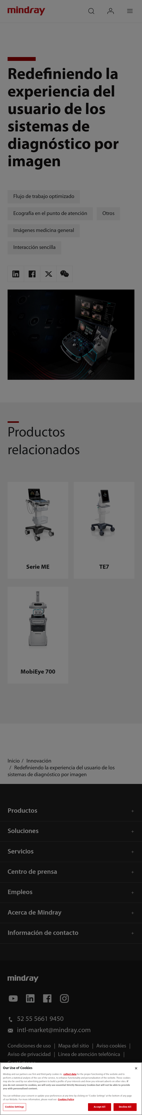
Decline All (125, 1107)
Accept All (99, 1107)
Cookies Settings (14, 1107)
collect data (69, 1074)
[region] (71, 1088)
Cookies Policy (66, 1099)
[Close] (136, 1068)
